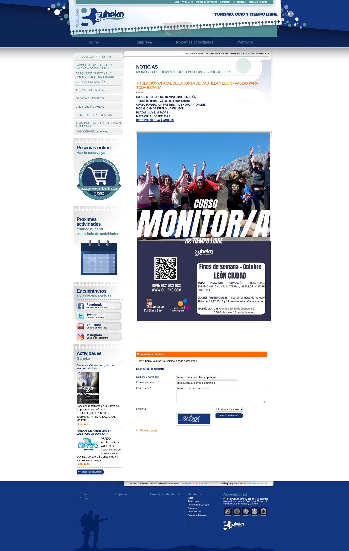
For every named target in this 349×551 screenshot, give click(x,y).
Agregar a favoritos (258, 2)
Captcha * (142, 408)
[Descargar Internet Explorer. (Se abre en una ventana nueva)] (228, 511)
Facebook (97, 306)
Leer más (83, 424)
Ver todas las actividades (90, 471)
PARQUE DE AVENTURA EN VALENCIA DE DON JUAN (94, 432)
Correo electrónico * (147, 382)
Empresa (144, 42)
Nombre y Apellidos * (148, 376)
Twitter (95, 316)
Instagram (97, 336)
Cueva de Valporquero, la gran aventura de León (96, 367)
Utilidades (195, 494)
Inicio (176, 2)
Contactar (225, 2)
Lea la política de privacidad (194, 483)
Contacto (245, 42)
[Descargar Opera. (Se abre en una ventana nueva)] (263, 511)
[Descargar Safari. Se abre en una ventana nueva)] (254, 511)
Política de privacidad (206, 2)
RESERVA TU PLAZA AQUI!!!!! (155, 120)
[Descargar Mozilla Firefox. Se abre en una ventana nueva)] (237, 511)
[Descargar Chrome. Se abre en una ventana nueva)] (246, 511)
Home (94, 42)
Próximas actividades (194, 42)
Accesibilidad (239, 2)
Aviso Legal (187, 2)
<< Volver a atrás (146, 430)
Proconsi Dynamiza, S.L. (256, 483)
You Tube (96, 326)
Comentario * (143, 388)
